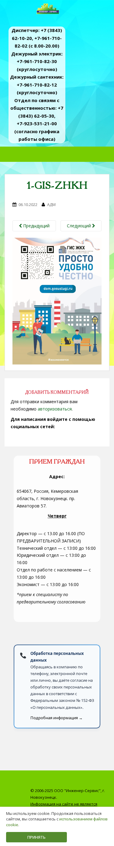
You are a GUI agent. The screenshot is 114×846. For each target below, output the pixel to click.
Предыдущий (36, 226)
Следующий (79, 226)
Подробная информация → (56, 717)
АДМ (51, 204)
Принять (36, 837)
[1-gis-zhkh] (57, 301)
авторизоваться (55, 409)
